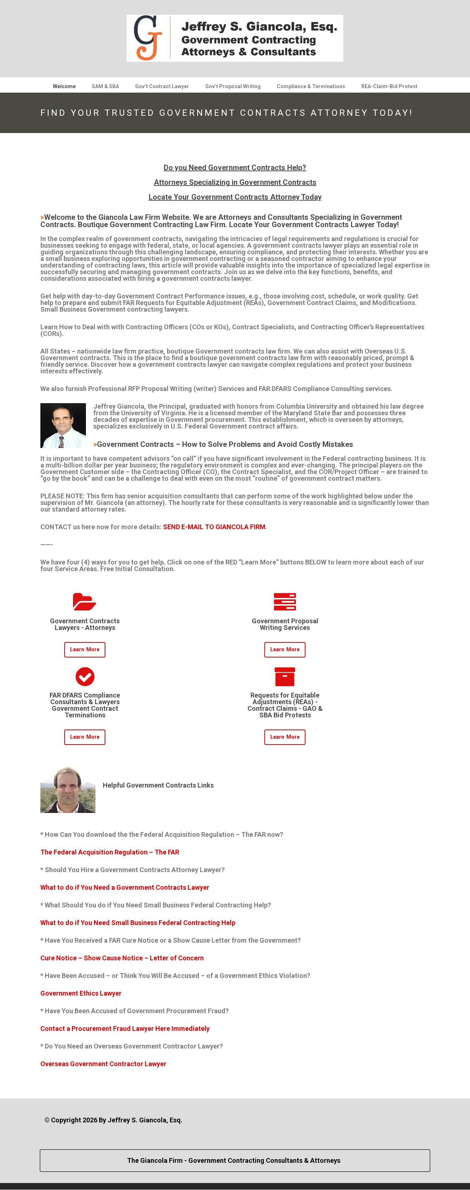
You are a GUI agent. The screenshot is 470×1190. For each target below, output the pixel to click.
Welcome (64, 86)
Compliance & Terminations (311, 86)
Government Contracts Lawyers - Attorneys (85, 624)
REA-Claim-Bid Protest (389, 86)
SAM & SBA (105, 86)
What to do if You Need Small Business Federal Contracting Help (137, 922)
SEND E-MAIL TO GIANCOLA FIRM (214, 527)
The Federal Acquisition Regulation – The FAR (109, 852)
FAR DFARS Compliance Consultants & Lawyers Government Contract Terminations (85, 705)
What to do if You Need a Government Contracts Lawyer (124, 887)
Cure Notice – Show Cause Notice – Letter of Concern (122, 958)
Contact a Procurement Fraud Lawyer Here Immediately (125, 1028)
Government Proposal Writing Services (285, 624)
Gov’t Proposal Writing (233, 86)
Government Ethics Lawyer (81, 993)
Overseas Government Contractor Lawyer (103, 1064)
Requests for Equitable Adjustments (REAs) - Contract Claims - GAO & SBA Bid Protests (285, 705)
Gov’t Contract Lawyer (162, 86)
